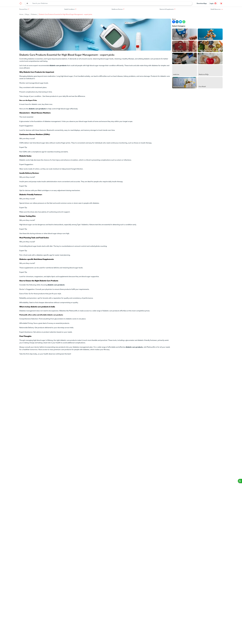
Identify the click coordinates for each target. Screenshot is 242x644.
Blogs (27, 14)
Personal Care (23, 9)
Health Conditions (69, 9)
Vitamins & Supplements (167, 9)
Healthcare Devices (117, 9)
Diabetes (34, 14)
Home (21, 14)
